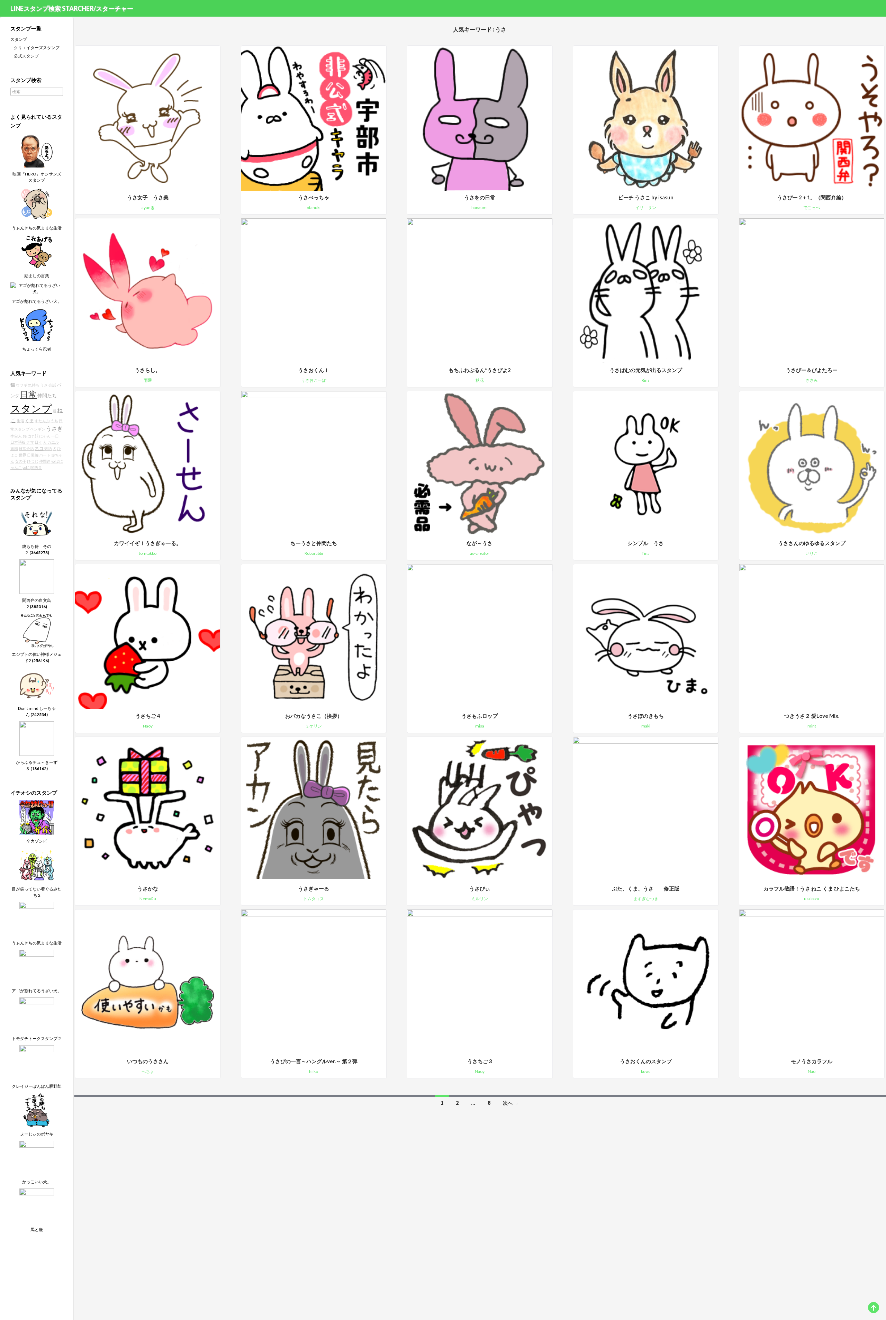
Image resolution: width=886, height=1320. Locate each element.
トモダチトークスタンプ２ (37, 1038)
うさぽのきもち (645, 716)
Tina (646, 553)
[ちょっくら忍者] (36, 324)
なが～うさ (479, 543)
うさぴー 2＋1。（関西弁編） (812, 197)
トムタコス (313, 898)
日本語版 (18, 442)
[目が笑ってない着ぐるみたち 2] (36, 864)
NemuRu (147, 898)
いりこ (811, 553)
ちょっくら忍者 (36, 349)
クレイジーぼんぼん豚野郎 (37, 1086)
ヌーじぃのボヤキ (36, 1134)
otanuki (313, 207)
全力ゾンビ (36, 841)
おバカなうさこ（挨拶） (313, 716)
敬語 (48, 448)
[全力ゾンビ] (36, 817)
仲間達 (45, 461)
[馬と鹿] (36, 1205)
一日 (55, 436)
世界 (22, 455)
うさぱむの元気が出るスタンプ (645, 370)
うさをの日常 (479, 197)
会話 (52, 385)
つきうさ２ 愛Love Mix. (811, 716)
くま (29, 420)
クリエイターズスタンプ (37, 47)
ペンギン (37, 429)
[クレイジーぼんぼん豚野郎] (36, 1062)
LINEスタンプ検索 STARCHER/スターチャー (71, 8)
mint (811, 726)
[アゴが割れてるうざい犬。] (36, 288)
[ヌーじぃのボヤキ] (36, 1109)
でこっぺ (811, 207)
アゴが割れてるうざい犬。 (37, 301)
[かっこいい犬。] (36, 1157)
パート (45, 455)
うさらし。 (148, 370)
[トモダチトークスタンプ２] (36, 1014)
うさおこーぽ (313, 380)
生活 (20, 420)
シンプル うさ (645, 543)
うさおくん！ (313, 370)
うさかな (147, 888)
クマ (30, 442)
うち (54, 420)
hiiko (313, 1071)
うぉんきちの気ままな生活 (37, 227)
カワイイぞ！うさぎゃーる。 (147, 543)
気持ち (33, 385)
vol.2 (54, 461)
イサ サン (645, 207)
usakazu (811, 898)
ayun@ (148, 207)
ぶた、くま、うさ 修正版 (645, 888)
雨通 (148, 380)
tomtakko (147, 553)
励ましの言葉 (36, 275)
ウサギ (21, 385)
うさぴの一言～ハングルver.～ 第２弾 (314, 1061)
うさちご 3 (479, 1061)
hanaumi (479, 207)
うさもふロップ (479, 716)
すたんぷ (42, 420)
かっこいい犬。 (36, 1181)
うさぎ (54, 428)
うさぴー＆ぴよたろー (812, 370)
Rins (646, 380)
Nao (811, 1071)
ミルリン (479, 898)
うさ (44, 385)
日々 (38, 442)
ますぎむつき (645, 898)
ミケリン (313, 726)
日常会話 (26, 448)
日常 (28, 394)
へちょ (148, 1071)
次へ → (510, 1103)
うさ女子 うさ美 (148, 197)
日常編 (32, 455)
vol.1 (26, 467)
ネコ (39, 448)
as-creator (479, 553)
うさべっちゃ (313, 197)
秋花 (480, 380)
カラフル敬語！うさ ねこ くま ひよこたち (811, 888)
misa (479, 726)
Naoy (148, 726)
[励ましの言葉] (36, 251)
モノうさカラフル (811, 1061)
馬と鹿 (36, 1229)
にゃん (45, 436)
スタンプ (18, 39)
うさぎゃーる (313, 888)
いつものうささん (148, 1061)
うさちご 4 (147, 716)
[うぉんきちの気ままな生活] (36, 203)
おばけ (28, 436)
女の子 (20, 461)
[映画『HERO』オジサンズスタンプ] (36, 149)
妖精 (14, 448)
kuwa (646, 1071)
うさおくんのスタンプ (646, 1061)
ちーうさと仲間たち (313, 543)
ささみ (811, 380)
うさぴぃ (479, 888)
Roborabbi (314, 553)
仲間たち (47, 395)
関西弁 (36, 467)
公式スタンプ (26, 55)
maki (645, 726)
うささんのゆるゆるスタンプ (812, 543)
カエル (53, 442)
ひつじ (32, 461)
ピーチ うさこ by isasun (645, 197)
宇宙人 (16, 436)
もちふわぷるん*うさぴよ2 (480, 370)
